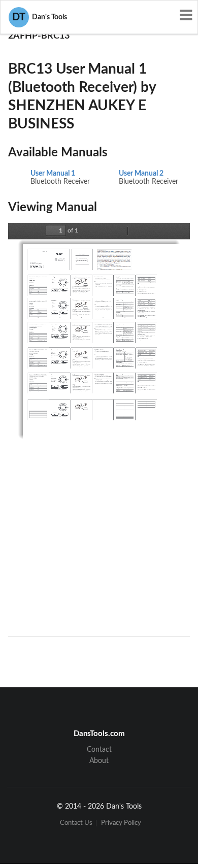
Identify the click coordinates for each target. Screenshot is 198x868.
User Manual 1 (52, 173)
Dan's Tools (39, 17)
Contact (99, 749)
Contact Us (76, 823)
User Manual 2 (141, 173)
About (99, 760)
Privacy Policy (121, 823)
